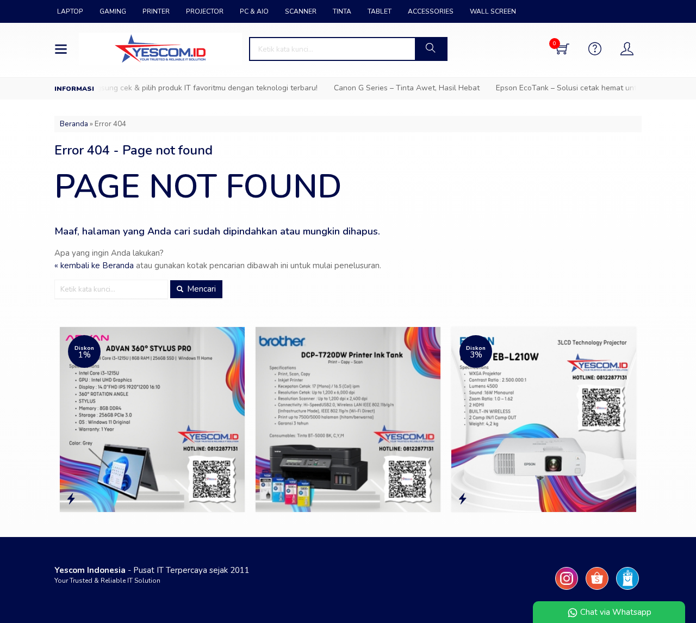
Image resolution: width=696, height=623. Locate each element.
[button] (430, 49)
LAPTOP (70, 11)
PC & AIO (254, 11)
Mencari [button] (200, 288)
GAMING (113, 11)
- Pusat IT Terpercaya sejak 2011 (152, 570)
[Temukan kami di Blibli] (627, 589)
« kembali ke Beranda (94, 265)
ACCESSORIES (430, 11)
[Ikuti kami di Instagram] (566, 589)
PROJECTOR (204, 11)
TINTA (342, 11)
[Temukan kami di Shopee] (597, 589)
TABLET (379, 11)
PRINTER (156, 11)
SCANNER (300, 11)
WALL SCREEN (493, 11)
